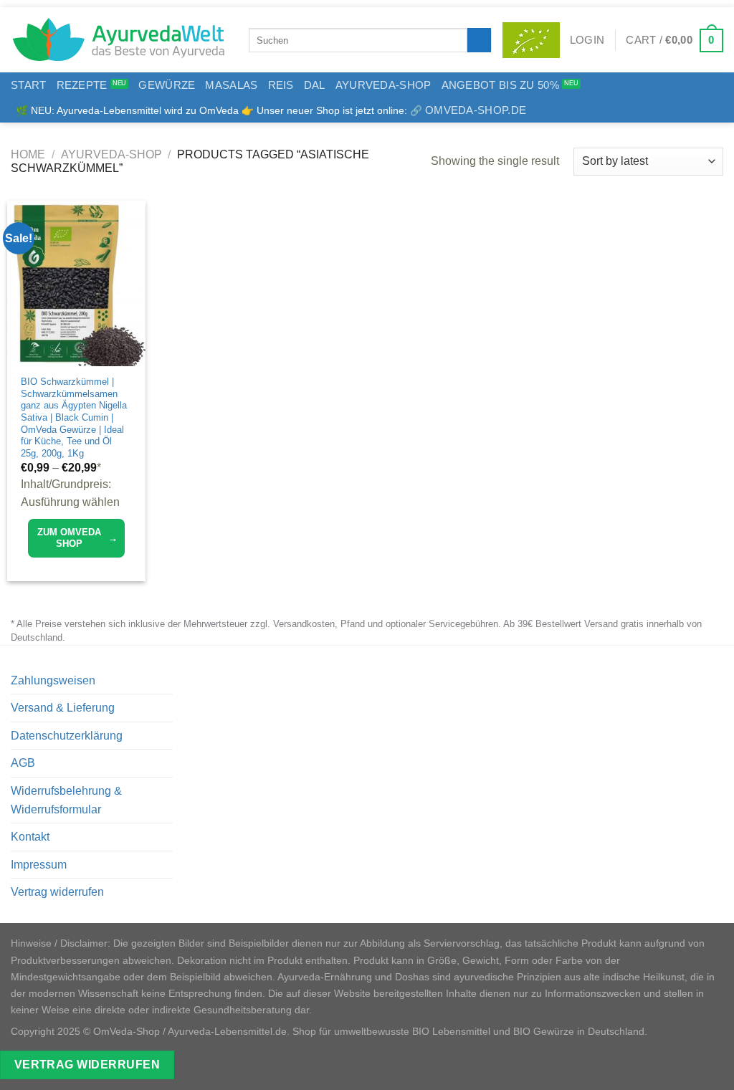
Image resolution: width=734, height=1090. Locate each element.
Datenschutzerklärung (67, 736)
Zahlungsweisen (53, 680)
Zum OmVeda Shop (77, 538)
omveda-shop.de (475, 110)
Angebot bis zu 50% (500, 85)
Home (28, 154)
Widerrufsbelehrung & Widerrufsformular (66, 800)
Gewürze (166, 85)
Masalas (231, 85)
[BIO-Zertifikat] (531, 40)
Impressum (39, 865)
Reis (281, 85)
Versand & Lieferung (63, 708)
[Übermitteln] (479, 40)
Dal (314, 85)
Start (29, 85)
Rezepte (82, 85)
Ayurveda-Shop (383, 85)
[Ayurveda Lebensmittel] (119, 40)
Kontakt (30, 837)
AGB (23, 763)
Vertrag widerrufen (57, 892)
